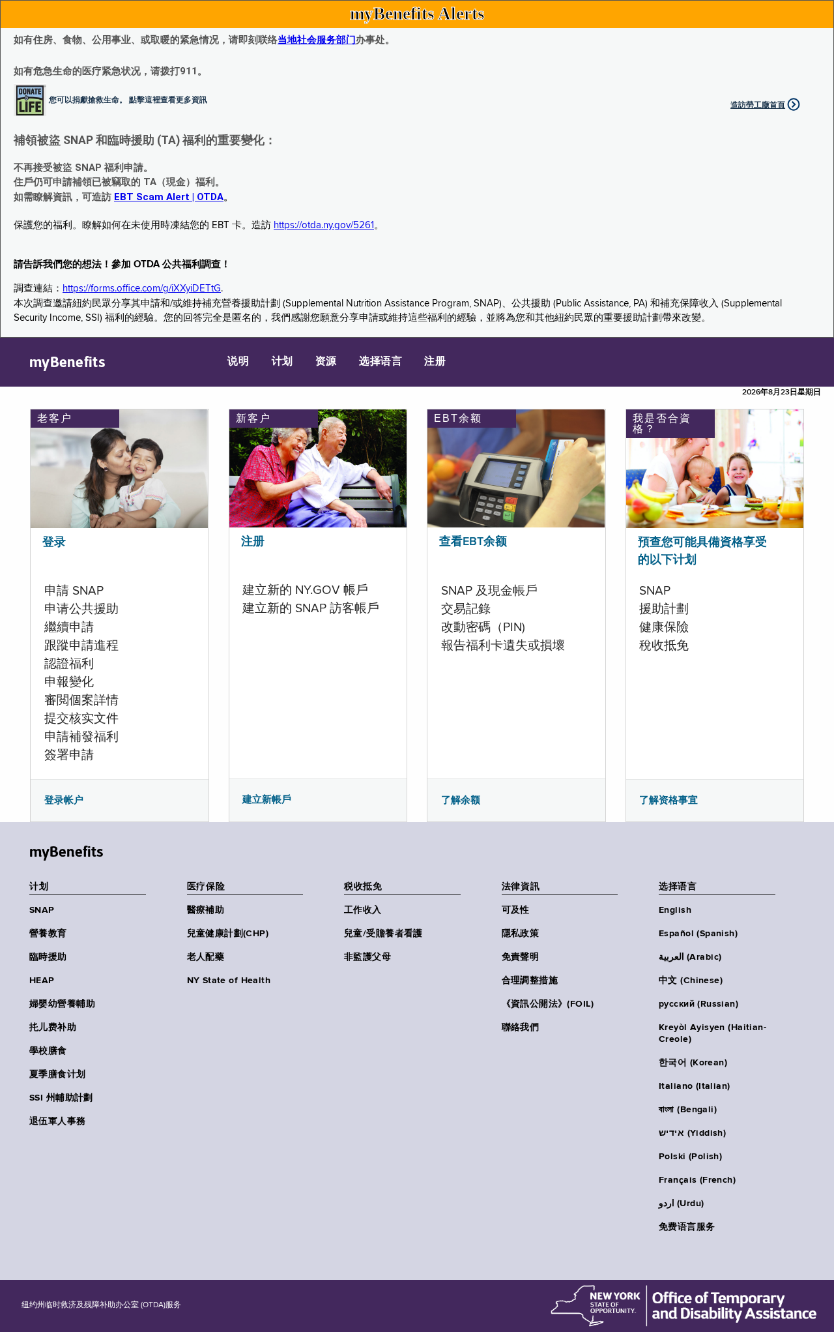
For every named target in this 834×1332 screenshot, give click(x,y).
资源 (326, 362)
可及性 (516, 910)
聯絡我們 (520, 1027)
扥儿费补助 (52, 1027)
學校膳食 (48, 1051)
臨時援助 (48, 957)
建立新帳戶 (266, 799)
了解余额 (460, 800)
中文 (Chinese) (691, 980)
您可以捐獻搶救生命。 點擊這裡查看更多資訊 (128, 99)
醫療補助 (206, 910)
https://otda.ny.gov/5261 (324, 225)
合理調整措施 (530, 980)
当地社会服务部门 (317, 40)
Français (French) (697, 1180)
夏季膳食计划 (57, 1074)
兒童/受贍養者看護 (383, 933)
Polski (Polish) (690, 1156)
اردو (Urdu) (681, 1203)
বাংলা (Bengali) (688, 1109)
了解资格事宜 (668, 800)
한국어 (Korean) (693, 1062)
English (675, 910)
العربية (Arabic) (690, 957)
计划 (282, 362)
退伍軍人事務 (57, 1121)
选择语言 (380, 362)
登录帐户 (63, 800)
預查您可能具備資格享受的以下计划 (702, 551)
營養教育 (48, 933)
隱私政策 (520, 933)
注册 (435, 362)
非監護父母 (367, 957)
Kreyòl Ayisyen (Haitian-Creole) (712, 1033)
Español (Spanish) (698, 933)
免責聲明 (520, 957)
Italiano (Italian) (694, 1086)
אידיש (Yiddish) (692, 1133)
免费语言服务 (687, 1227)
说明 (238, 362)
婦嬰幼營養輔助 (62, 1004)
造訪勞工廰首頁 (757, 105)
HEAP (42, 980)
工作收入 (363, 910)
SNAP (42, 910)
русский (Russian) (698, 1004)
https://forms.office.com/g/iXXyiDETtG (142, 288)
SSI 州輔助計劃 (61, 1098)
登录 (54, 542)
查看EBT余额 (473, 542)
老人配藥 (206, 957)
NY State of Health (229, 980)
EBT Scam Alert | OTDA (168, 197)
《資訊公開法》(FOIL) (548, 1004)
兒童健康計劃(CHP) (228, 933)
